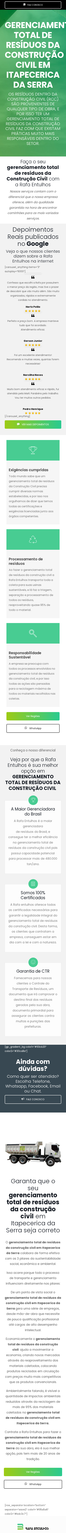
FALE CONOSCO (35, 4)
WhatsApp (35, 728)
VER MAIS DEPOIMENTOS (35, 424)
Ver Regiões (33, 716)
